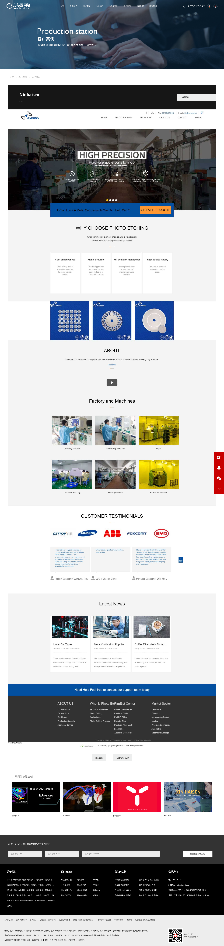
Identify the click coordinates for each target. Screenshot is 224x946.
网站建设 (86, 6)
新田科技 (15, 816)
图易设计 (117, 816)
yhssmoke (66, 816)
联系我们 (153, 6)
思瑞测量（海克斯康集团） (146, 920)
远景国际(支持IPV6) (48, 920)
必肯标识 (33, 920)
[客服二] (215, 6)
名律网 (129, 920)
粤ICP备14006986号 (77, 940)
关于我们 (73, 6)
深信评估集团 (64, 920)
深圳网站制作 (21, 920)
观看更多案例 (123, 758)
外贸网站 (36, 77)
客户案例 (127, 6)
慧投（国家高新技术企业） (84, 920)
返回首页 (99, 758)
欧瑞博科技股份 (104, 920)
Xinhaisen (167, 816)
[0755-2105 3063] (219, 457)
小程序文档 (118, 920)
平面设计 (96, 885)
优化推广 (99, 6)
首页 (62, 6)
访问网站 (185, 97)
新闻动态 (140, 6)
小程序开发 (113, 6)
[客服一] (208, 6)
